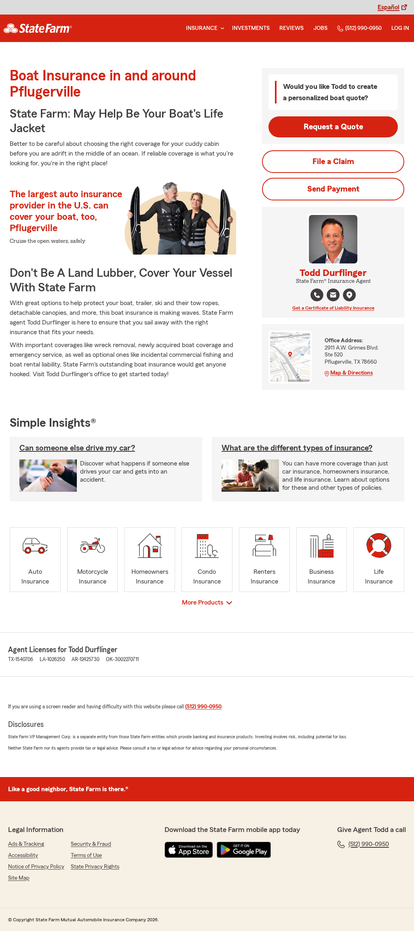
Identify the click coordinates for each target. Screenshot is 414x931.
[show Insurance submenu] (221, 28)
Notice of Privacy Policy (36, 867)
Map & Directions (351, 373)
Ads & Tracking (26, 844)
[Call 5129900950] (316, 295)
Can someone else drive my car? (77, 448)
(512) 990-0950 (363, 28)
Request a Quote (333, 127)
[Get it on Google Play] (244, 850)
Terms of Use (86, 855)
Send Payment (333, 189)
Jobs (320, 28)
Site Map (19, 878)
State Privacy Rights (95, 867)
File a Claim (333, 162)
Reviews (291, 28)
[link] (38, 28)
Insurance (202, 28)
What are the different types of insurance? (297, 448)
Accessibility (23, 855)
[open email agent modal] (333, 296)
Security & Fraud (91, 844)
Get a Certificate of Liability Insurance (333, 307)
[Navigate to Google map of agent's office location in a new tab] (349, 295)
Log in (400, 28)
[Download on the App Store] (189, 850)
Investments (251, 28)
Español (388, 7)
